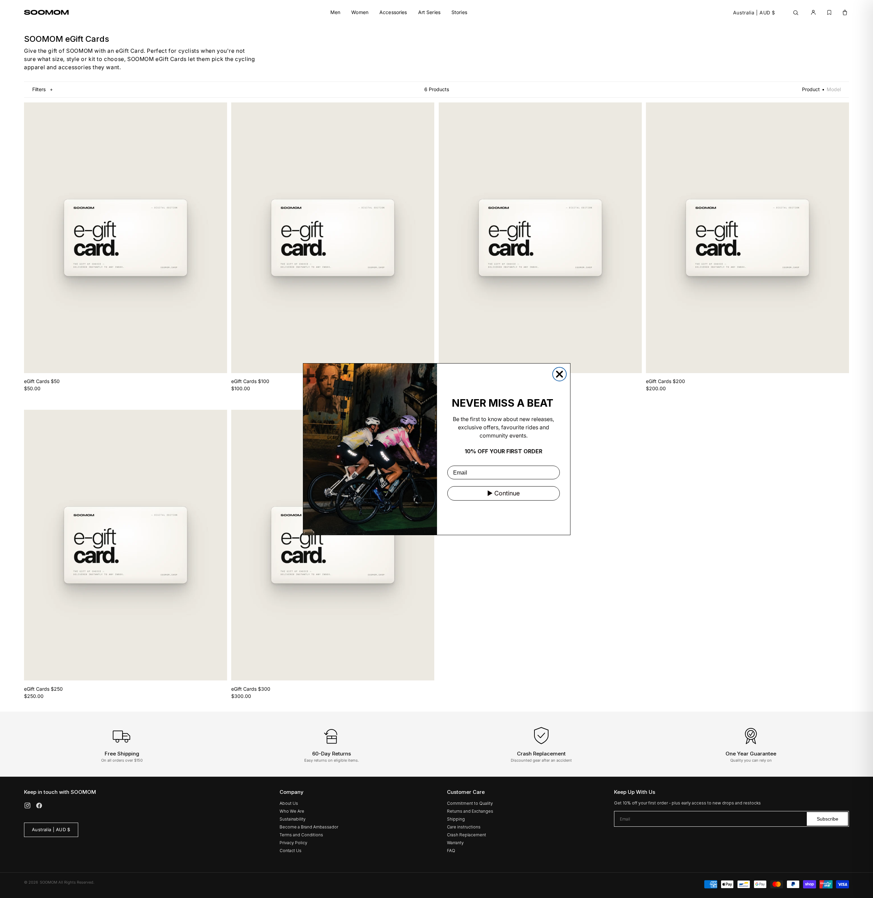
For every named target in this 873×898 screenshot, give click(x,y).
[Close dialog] (559, 374)
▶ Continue (503, 493)
